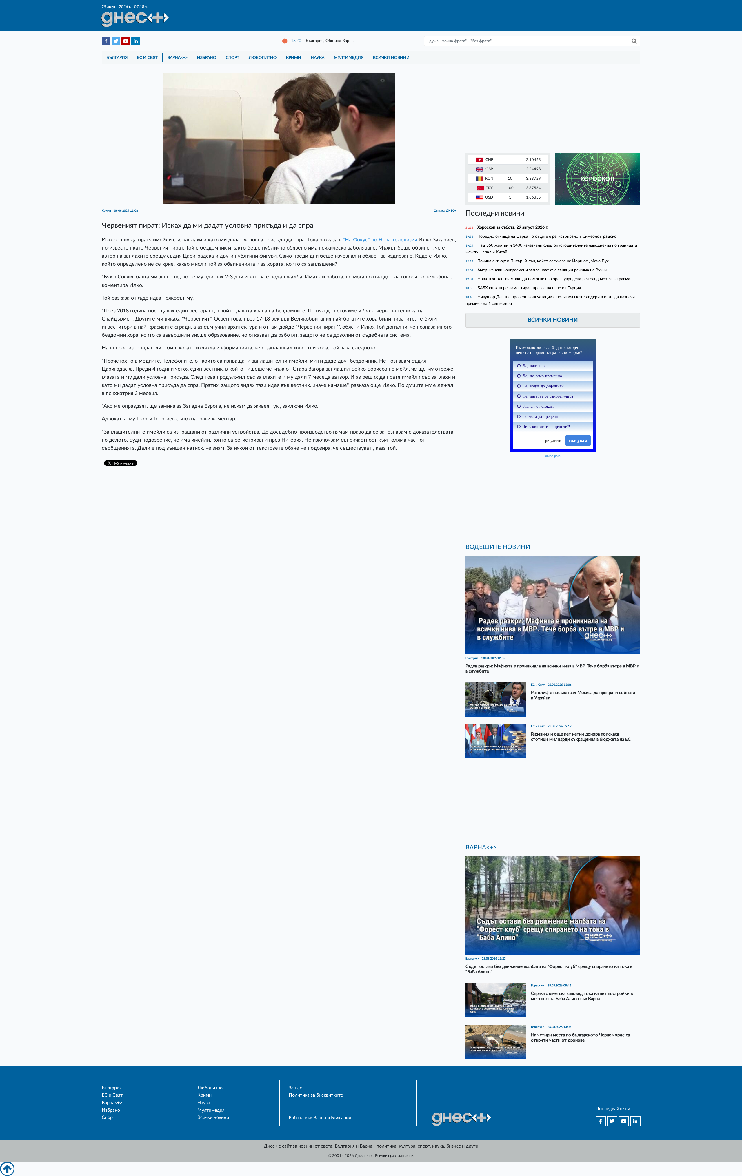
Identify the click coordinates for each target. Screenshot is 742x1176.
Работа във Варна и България (320, 1117)
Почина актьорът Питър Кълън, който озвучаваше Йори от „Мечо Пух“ (543, 261)
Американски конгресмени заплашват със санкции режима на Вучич (542, 270)
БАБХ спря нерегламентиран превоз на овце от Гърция (529, 288)
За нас (295, 1088)
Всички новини (391, 57)
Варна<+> (177, 57)
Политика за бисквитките (316, 1095)
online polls (553, 456)
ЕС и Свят (147, 57)
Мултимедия (348, 57)
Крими (293, 57)
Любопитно (263, 57)
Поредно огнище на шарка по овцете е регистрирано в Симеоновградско (546, 236)
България (117, 57)
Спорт (232, 57)
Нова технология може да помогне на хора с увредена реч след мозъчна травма (553, 279)
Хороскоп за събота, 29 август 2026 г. (512, 227)
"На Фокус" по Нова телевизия (381, 239)
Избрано (206, 57)
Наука (317, 57)
